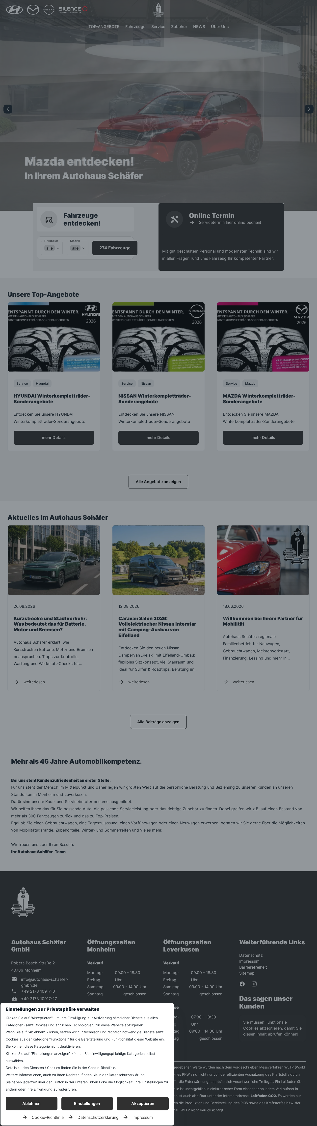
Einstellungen (87, 1103)
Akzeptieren (142, 1103)
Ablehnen (31, 1103)
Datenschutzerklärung (98, 1117)
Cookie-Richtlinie (48, 1117)
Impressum (142, 1117)
